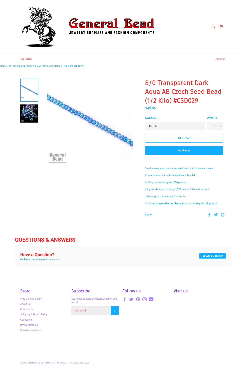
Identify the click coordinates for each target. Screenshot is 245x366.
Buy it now (184, 150)
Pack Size (150, 118)
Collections (26, 319)
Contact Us (26, 309)
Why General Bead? (31, 298)
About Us (25, 303)
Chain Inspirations (30, 330)
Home (3, 66)
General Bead (34, 363)
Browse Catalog (29, 324)
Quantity (212, 118)
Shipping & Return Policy (33, 314)
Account (220, 58)
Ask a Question (214, 255)
